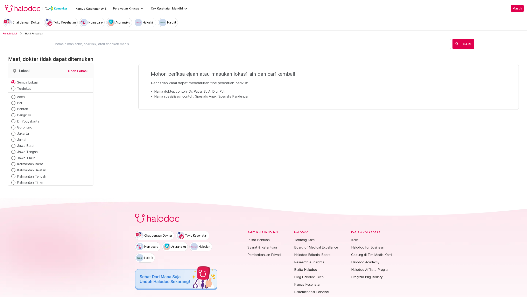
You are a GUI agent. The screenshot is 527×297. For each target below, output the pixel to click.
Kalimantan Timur (30, 182)
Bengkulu (24, 115)
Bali (19, 103)
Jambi (21, 139)
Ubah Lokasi (77, 71)
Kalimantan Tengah (31, 176)
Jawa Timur (26, 158)
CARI (467, 44)
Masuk (517, 8)
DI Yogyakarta (28, 121)
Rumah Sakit (9, 33)
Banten (22, 109)
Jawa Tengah (27, 152)
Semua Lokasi (27, 82)
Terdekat (24, 88)
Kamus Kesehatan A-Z (91, 8)
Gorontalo (24, 127)
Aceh (21, 97)
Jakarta (23, 133)
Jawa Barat (26, 145)
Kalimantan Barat (30, 164)
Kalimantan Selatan (31, 170)
